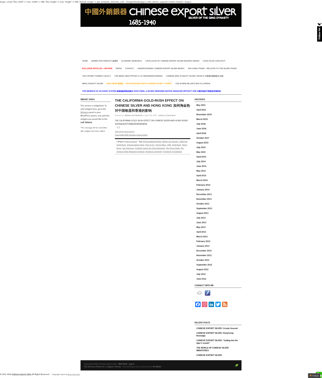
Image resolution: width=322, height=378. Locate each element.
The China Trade (173, 148)
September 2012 (204, 265)
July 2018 (201, 124)
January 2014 (202, 189)
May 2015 (201, 152)
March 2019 (202, 119)
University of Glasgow (172, 151)
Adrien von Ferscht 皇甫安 (104, 61)
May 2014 (201, 171)
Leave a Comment (166, 115)
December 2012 (204, 251)
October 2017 (202, 138)
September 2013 (204, 208)
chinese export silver (160, 28)
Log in (131, 363)
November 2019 (204, 114)
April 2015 (201, 157)
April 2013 (201, 232)
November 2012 (204, 255)
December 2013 (204, 194)
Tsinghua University (154, 151)
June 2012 (201, 279)
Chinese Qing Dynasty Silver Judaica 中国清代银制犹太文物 (194, 76)
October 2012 (202, 260)
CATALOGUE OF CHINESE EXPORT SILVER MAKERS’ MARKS (172, 61)
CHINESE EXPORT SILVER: (209, 355)
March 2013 (202, 236)
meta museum (131, 141)
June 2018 (201, 128)
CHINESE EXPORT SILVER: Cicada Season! (217, 328)
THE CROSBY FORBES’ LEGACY (96, 76)
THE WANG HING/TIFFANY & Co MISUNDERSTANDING (138, 76)
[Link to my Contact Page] (207, 293)
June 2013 (201, 222)
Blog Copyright (74, 374)
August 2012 (202, 269)
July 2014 (201, 161)
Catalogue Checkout (214, 61)
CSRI (169, 144)
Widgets (84, 112)
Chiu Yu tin (149, 144)
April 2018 (201, 133)
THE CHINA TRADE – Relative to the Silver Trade (212, 68)
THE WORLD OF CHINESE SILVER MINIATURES (212, 349)
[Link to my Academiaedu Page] (199, 293)
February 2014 (203, 185)
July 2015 (201, 147)
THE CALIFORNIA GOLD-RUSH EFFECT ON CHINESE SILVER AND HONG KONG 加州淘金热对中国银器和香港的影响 (152, 105)
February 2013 (203, 241)
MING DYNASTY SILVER (92, 84)
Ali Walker (157, 366)
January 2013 (202, 246)
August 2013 (202, 213)
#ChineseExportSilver (152, 141)
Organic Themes (114, 366)
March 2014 (202, 180)
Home (85, 61)
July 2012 (201, 274)
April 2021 (201, 110)
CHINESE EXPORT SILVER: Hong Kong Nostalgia (214, 334)
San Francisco (128, 148)
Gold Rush (176, 144)
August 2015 (202, 143)
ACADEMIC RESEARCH (131, 61)
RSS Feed (122, 363)
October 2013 (202, 204)
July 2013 (201, 218)
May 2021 (201, 105)
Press (119, 68)
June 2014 (201, 166)
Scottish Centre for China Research (150, 148)
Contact (129, 68)
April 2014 (201, 175)
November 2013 (204, 199)
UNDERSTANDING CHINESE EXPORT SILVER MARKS (161, 68)
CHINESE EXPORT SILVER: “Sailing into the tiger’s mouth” (217, 341)
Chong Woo (160, 144)
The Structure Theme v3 (94, 366)
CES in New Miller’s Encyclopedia (192, 84)
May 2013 (201, 227)
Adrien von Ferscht (133, 115)
